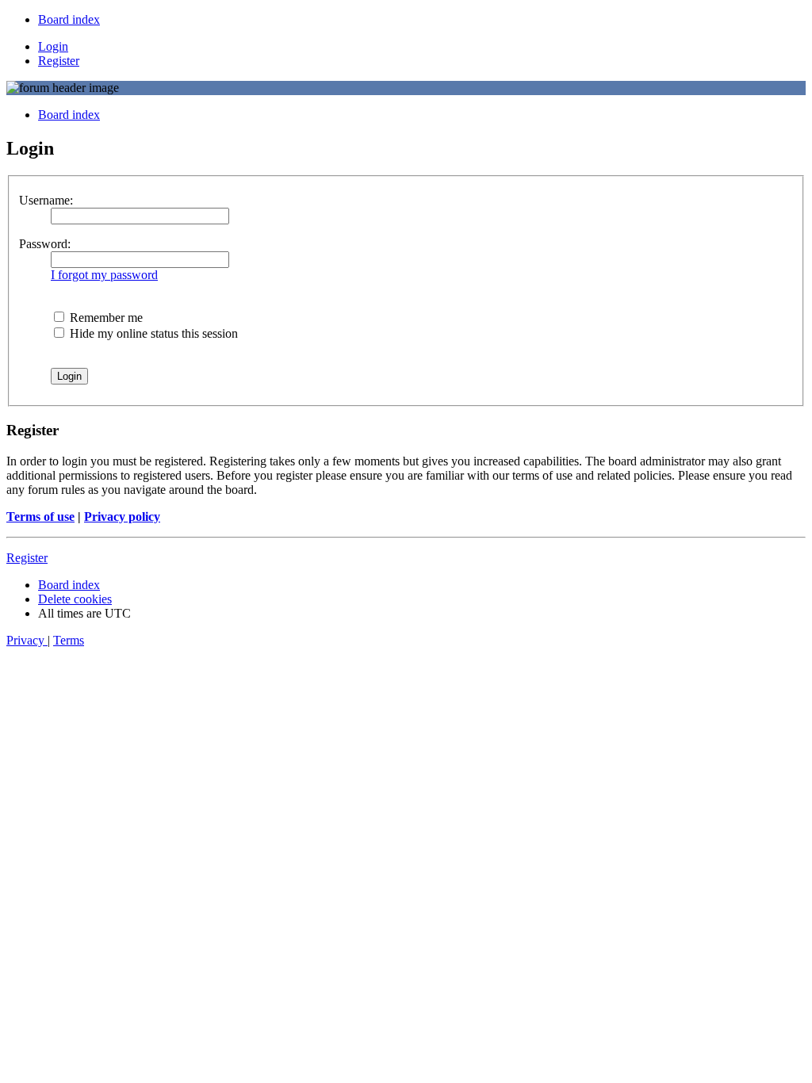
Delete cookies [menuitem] (75, 599)
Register (27, 557)
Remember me (105, 317)
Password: (45, 244)
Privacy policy (122, 516)
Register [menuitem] (58, 60)
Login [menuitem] (53, 46)
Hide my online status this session (152, 333)
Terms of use (40, 516)
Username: (46, 200)
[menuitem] (69, 19)
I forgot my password (104, 274)
